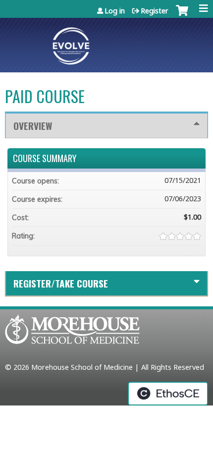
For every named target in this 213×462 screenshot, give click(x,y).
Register (154, 10)
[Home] (106, 42)
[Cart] (182, 17)
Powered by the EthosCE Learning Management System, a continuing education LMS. (168, 393)
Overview (32, 125)
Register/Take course (60, 283)
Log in (115, 10)
